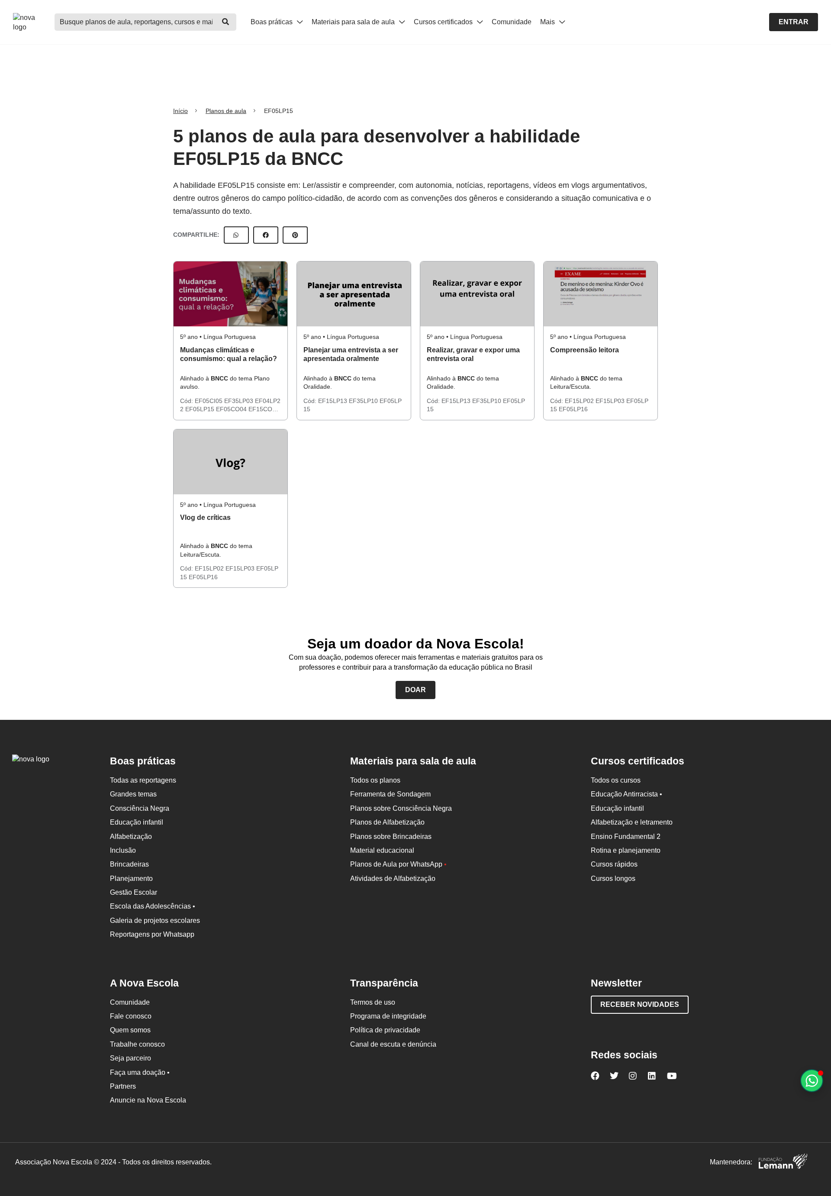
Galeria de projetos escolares (155, 920)
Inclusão (123, 850)
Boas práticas (272, 22)
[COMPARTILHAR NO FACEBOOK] (265, 235)
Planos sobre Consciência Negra (401, 808)
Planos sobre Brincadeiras (391, 836)
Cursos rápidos (614, 864)
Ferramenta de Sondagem (390, 794)
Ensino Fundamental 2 (625, 836)
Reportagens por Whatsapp (152, 934)
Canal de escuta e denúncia (393, 1044)
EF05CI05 (209, 400)
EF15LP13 (333, 400)
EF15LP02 (580, 400)
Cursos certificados (444, 22)
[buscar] (225, 22)
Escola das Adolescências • (152, 906)
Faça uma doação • (140, 1072)
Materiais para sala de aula (354, 22)
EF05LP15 (200, 409)
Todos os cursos (616, 780)
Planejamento (131, 878)
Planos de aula (226, 110)
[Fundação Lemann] (783, 1162)
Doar (415, 689)
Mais (548, 22)
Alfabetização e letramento (632, 822)
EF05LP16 (573, 409)
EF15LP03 (611, 400)
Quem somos (130, 1030)
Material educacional (382, 850)
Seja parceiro (130, 1058)
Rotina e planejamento (625, 850)
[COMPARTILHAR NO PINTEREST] (295, 235)
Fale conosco (130, 1016)
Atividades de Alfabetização (392, 878)
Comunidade (511, 22)
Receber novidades (639, 1004)
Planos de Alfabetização (387, 822)
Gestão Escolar (133, 892)
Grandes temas (133, 794)
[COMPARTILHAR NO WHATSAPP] (236, 235)
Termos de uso (372, 1002)
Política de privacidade (385, 1030)
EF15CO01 (263, 409)
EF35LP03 (239, 400)
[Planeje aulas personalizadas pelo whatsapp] (811, 1080)
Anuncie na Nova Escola (148, 1100)
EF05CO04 (232, 409)
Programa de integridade (388, 1016)
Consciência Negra (139, 808)
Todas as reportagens (143, 780)
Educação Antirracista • (626, 794)
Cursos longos (613, 878)
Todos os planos (375, 780)
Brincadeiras (129, 864)
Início (180, 110)
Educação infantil (136, 822)
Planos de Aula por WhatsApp (398, 864)
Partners (123, 1086)
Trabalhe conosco (137, 1044)
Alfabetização (131, 836)
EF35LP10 (364, 400)
